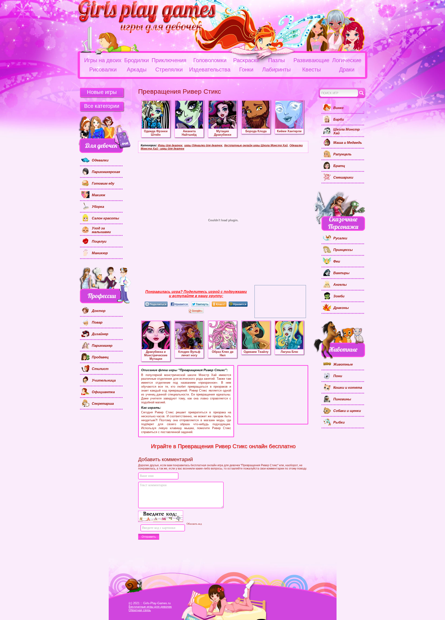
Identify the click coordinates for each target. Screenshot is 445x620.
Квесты (311, 69)
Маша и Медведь (347, 143)
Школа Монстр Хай (346, 131)
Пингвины (342, 399)
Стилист (100, 369)
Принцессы (343, 250)
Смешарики (343, 177)
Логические (346, 60)
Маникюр (100, 253)
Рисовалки (103, 69)
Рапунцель (342, 154)
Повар (97, 322)
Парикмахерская (106, 172)
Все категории (101, 106)
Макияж (98, 195)
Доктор (98, 311)
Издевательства (209, 69)
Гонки (246, 69)
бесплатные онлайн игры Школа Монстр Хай (256, 145)
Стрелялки (169, 69)
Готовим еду (103, 183)
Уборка (98, 207)
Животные (343, 364)
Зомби (338, 296)
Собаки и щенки (347, 411)
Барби (338, 119)
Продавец (100, 357)
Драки (346, 69)
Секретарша (103, 403)
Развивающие (311, 60)
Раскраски (246, 60)
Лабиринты (276, 69)
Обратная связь (140, 610)
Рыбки (339, 422)
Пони (337, 376)
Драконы (341, 308)
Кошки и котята (347, 387)
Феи (336, 261)
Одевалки (100, 160)
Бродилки (136, 60)
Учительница (104, 380)
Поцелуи (99, 241)
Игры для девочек (170, 145)
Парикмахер (102, 345)
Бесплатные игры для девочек (150, 606)
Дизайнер (100, 334)
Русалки (340, 238)
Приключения (169, 60)
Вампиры (341, 273)
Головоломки (209, 60)
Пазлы (276, 60)
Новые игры (102, 92)
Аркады (136, 69)
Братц (339, 166)
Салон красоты (105, 218)
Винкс (338, 108)
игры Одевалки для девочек (203, 145)
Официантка (103, 392)
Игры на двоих (102, 60)
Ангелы (340, 284)
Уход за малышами (101, 230)
